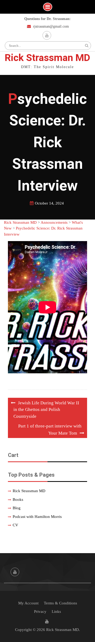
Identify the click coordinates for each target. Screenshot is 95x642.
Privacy (40, 611)
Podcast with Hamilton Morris (37, 516)
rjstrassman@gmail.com (51, 26)
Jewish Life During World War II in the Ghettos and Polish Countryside (46, 409)
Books (18, 499)
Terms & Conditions (60, 603)
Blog (17, 508)
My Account (28, 603)
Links (56, 611)
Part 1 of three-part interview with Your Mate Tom (50, 430)
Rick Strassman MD (47, 57)
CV (15, 525)
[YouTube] (46, 35)
